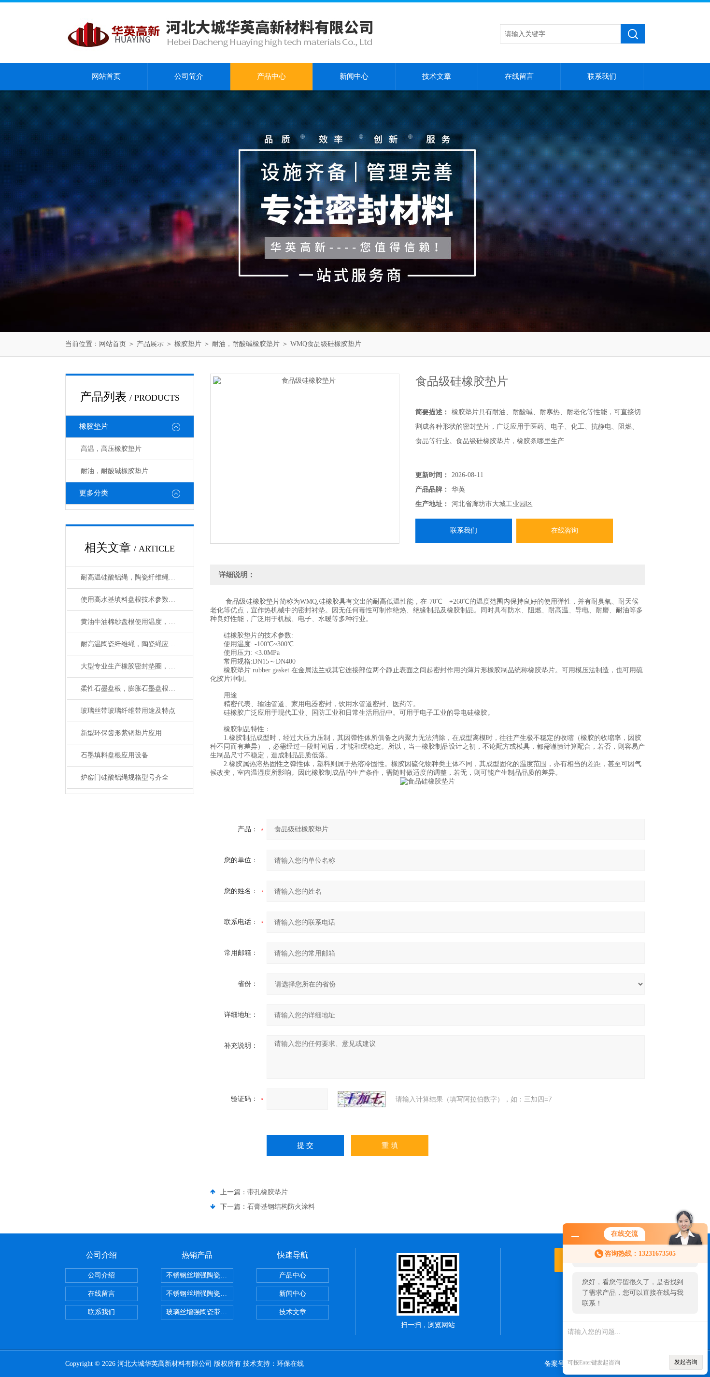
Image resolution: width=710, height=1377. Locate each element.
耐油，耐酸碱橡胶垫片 (246, 344)
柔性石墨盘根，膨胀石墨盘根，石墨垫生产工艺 (137, 688)
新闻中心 (354, 76)
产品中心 (271, 76)
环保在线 (290, 1363)
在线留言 (519, 76)
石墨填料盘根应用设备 (114, 755)
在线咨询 (564, 530)
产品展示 (150, 344)
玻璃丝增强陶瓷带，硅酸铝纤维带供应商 (199, 1312)
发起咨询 (685, 1362)
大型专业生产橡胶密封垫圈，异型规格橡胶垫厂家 (137, 666)
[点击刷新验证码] (362, 1099)
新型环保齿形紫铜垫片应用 (121, 733)
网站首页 (106, 76)
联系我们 (601, 76)
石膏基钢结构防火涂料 (281, 1206)
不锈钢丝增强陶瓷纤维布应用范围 (199, 1293)
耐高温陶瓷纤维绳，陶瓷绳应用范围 (135, 644)
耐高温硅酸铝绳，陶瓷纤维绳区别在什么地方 (137, 577)
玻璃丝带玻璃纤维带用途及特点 (128, 710)
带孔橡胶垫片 (267, 1192)
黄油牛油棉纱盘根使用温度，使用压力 (137, 621)
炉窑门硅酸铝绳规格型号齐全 (125, 777)
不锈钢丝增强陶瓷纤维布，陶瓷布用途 (199, 1275)
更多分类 (93, 493)
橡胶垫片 (187, 344)
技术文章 (436, 76)
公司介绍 (101, 1275)
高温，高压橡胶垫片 (111, 448)
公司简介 (188, 76)
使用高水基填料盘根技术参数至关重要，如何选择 (137, 599)
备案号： (557, 1363)
